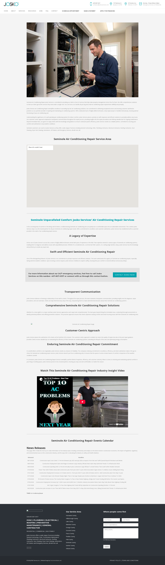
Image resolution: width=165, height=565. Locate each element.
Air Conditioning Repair (37, 493)
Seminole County (71, 542)
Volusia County (70, 548)
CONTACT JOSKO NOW (125, 275)
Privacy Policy (115, 560)
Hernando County (71, 515)
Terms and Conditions (130, 560)
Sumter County (70, 545)
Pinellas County (70, 536)
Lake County (69, 521)
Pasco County (70, 533)
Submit (107, 547)
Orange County (70, 527)
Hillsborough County (72, 518)
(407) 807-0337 (33, 517)
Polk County (69, 539)
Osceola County (70, 530)
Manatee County (71, 524)
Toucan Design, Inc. (56, 560)
